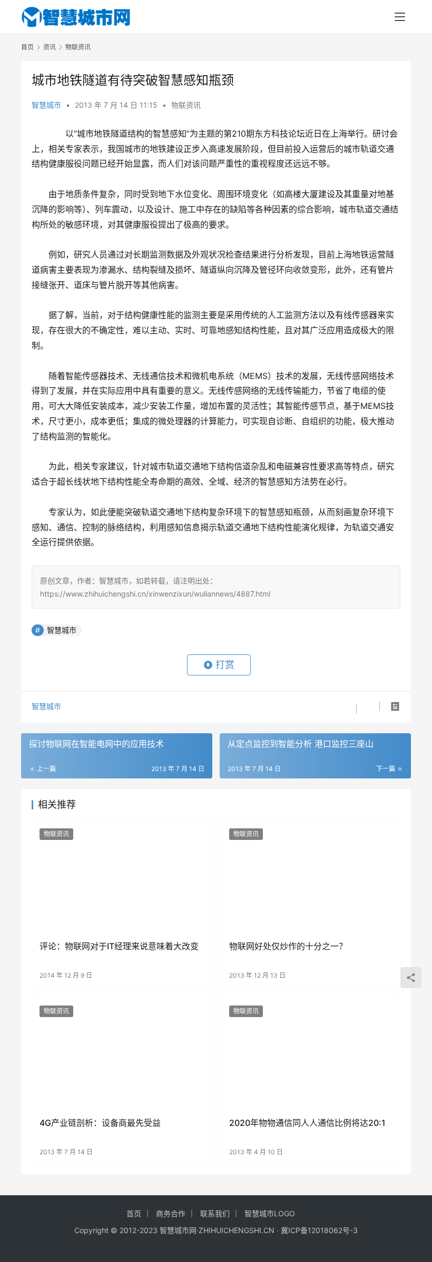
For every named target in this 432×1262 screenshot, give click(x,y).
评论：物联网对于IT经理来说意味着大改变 (119, 946)
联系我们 (215, 1213)
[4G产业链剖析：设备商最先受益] (121, 1054)
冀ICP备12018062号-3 (319, 1230)
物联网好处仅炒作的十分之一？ (288, 946)
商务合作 (170, 1213)
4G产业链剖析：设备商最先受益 (100, 1122)
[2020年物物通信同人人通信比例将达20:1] (310, 1054)
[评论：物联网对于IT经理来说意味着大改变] (121, 876)
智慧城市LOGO (269, 1213)
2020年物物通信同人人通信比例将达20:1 (307, 1122)
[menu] (400, 16)
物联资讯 (186, 104)
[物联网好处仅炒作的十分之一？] (310, 876)
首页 (27, 47)
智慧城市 (46, 104)
